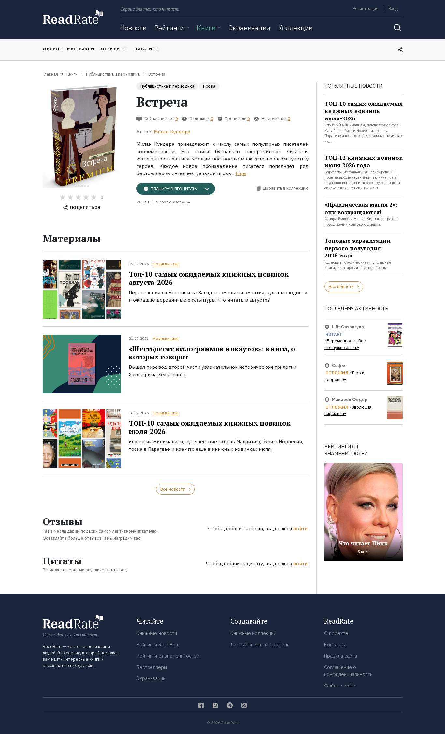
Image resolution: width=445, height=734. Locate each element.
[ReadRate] (73, 17)
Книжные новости (156, 633)
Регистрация (365, 8)
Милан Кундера (172, 132)
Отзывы (113, 49)
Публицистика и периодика (167, 86)
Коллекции (295, 27)
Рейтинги (169, 27)
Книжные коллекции (253, 633)
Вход (393, 8)
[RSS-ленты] (244, 705)
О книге (52, 49)
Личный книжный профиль (260, 645)
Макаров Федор (349, 399)
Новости (133, 27)
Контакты (335, 645)
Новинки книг (166, 264)
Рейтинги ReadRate (158, 645)
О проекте (336, 633)
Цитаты (146, 49)
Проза (209, 86)
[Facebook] (201, 705)
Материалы (80, 49)
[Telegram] (229, 705)
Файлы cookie (339, 686)
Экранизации (249, 27)
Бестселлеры (151, 667)
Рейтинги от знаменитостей (167, 656)
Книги (206, 27)
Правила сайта (340, 656)
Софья (339, 365)
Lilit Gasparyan (348, 327)
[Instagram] (215, 705)
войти (300, 528)
